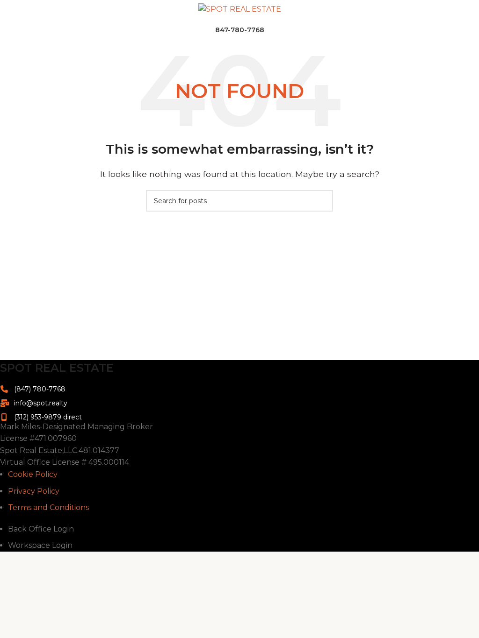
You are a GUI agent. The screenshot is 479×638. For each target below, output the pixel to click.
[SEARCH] (322, 201)
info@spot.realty (40, 403)
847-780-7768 (239, 30)
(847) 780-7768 (39, 389)
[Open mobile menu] (10, 9)
